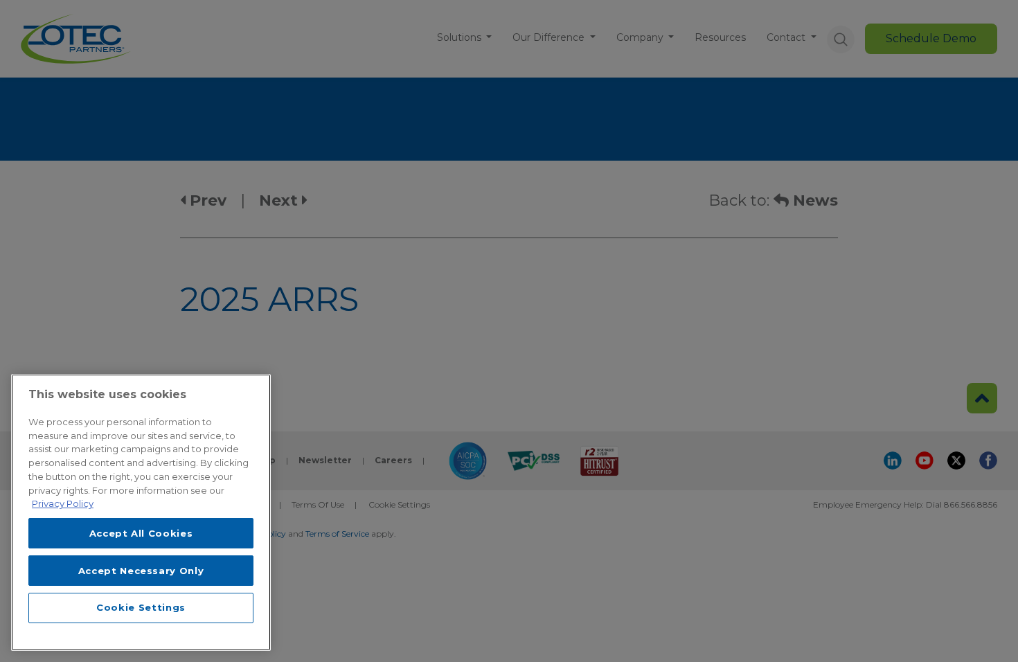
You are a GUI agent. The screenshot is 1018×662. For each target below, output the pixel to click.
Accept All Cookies (141, 533)
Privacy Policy (62, 503)
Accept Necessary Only (141, 570)
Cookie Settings (141, 608)
